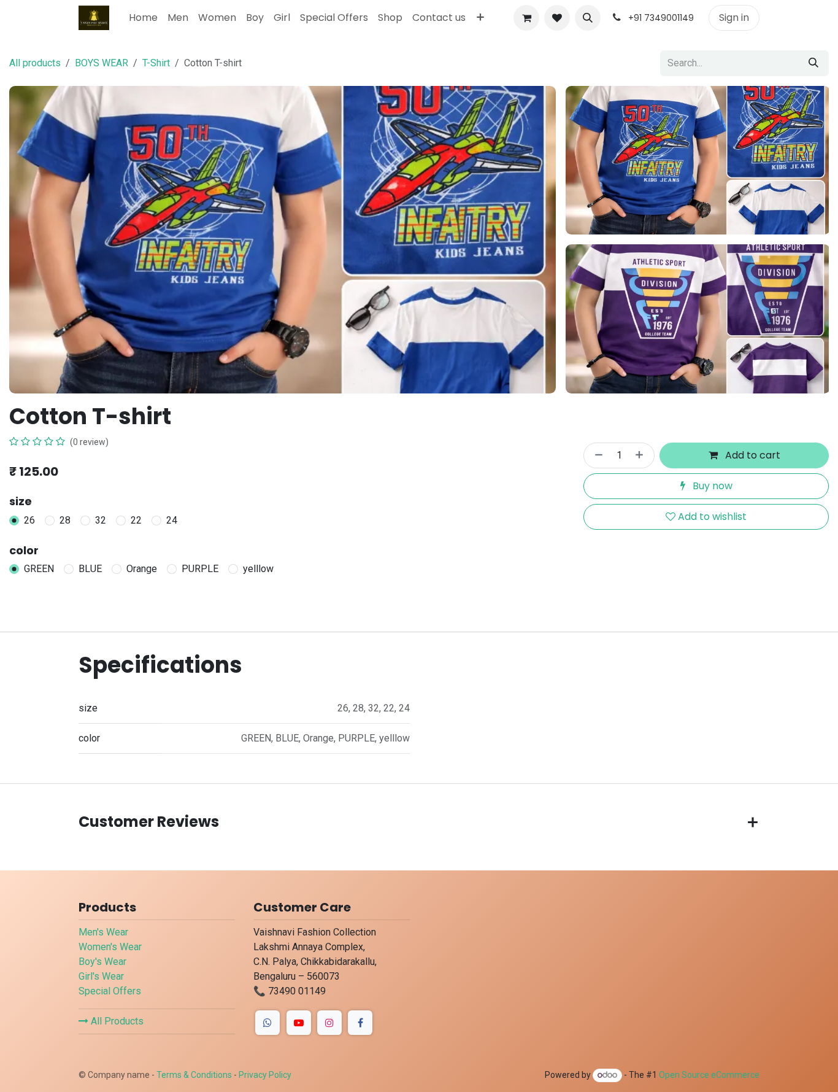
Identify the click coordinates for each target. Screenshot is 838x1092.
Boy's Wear (102, 961)
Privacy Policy (265, 1075)
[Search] (813, 63)
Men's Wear (103, 932)
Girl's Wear (101, 976)
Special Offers (110, 991)
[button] (588, 18)
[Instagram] (329, 1022)
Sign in (734, 17)
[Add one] (641, 455)
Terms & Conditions (194, 1075)
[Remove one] (596, 455)
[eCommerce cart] (526, 18)
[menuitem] (143, 18)
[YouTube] (298, 1022)
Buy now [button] (711, 486)
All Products (116, 1021)
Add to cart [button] (751, 455)
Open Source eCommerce (709, 1075)
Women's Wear (110, 947)
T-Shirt (156, 63)
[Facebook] (267, 1022)
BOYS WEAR (101, 63)
